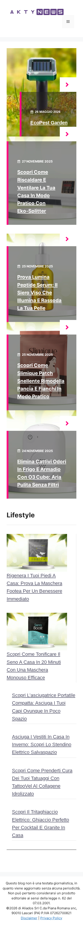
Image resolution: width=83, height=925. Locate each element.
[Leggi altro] (68, 84)
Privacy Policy (51, 918)
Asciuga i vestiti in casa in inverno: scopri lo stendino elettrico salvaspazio (41, 744)
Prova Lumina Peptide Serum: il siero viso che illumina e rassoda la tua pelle (39, 292)
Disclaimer (29, 918)
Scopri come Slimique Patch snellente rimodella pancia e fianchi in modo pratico (40, 380)
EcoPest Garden (49, 122)
